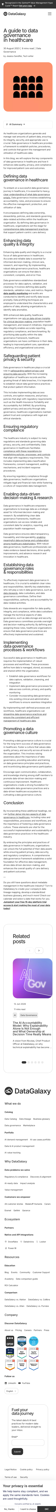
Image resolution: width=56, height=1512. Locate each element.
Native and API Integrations (19, 1234)
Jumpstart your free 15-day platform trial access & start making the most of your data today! (26, 905)
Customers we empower (17, 1197)
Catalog (9, 1112)
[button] (24, 1062)
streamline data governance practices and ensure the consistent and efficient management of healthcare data (24, 717)
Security (24, 1477)
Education (10, 1265)
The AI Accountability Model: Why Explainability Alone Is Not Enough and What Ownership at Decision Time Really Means (32, 1028)
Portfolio (9, 1132)
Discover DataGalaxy (16, 1323)
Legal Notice (11, 1469)
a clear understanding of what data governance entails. (26, 194)
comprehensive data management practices (25, 229)
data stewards (10, 593)
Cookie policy (26, 1469)
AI (15, 1015)
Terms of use (11, 1477)
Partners (9, 1227)
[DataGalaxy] (14, 14)
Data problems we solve (17, 1170)
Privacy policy (42, 1469)
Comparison (11, 1292)
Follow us (10, 1376)
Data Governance (29, 1015)
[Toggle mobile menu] (50, 14)
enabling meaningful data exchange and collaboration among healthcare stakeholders (26, 540)
